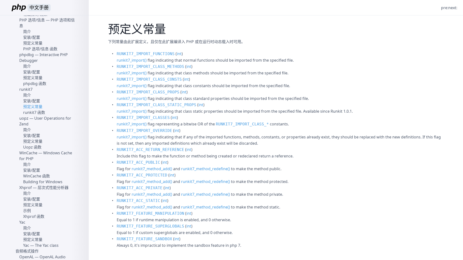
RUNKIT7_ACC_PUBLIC (138, 162)
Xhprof (25, 187)
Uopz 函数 (32, 147)
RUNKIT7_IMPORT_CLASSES (143, 117)
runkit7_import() (132, 60)
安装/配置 (31, 37)
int (179, 53)
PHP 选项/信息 (32, 20)
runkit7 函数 (34, 112)
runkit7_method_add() (152, 168)
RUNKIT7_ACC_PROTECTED (142, 175)
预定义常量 (32, 43)
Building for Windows (42, 181)
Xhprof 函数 (33, 216)
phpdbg (26, 54)
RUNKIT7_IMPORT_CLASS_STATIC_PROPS (156, 105)
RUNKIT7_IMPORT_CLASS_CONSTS (149, 79)
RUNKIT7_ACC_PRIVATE (140, 188)
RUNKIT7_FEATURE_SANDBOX (144, 239)
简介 (27, 31)
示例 (27, 210)
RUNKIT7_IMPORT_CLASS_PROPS (148, 92)
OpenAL (26, 257)
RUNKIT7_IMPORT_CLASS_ (242, 124)
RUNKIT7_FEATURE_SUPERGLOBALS (150, 226)
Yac (22, 222)
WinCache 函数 (36, 176)
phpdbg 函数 (34, 83)
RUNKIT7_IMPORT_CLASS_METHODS (150, 66)
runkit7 (26, 89)
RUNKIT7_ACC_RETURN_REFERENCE (150, 149)
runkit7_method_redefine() (205, 168)
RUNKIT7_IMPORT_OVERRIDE (144, 130)
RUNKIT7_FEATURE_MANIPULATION (150, 213)
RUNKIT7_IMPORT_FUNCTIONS (146, 54)
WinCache (28, 153)
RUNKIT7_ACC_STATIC (138, 200)
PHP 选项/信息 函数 (40, 49)
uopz (23, 118)
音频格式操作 (27, 251)
